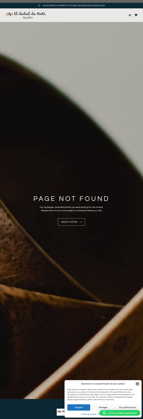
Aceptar (79, 407)
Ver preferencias (127, 407)
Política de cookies (88, 414)
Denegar (103, 407)
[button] (137, 383)
